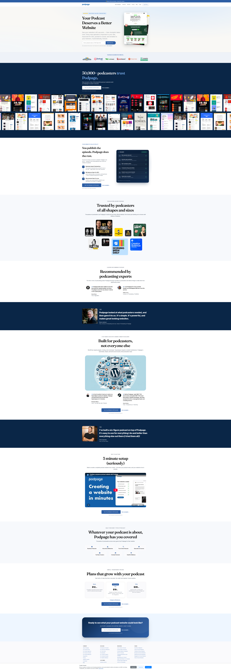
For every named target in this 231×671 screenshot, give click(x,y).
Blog (137, 4)
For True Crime (103, 651)
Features (124, 4)
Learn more (101, 668)
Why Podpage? (118, 4)
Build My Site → (110, 42)
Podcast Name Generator (122, 649)
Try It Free (146, 4)
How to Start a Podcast (121, 647)
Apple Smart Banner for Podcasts (123, 658)
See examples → (110, 45)
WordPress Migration (138, 647)
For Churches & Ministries (105, 649)
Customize (141, 667)
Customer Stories (103, 662)
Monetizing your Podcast (121, 657)
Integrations (85, 656)
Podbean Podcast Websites (139, 651)
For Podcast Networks (87, 654)
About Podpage (86, 647)
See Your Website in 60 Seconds (92, 87)
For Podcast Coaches (87, 652)
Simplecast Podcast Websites (140, 654)
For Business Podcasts (104, 647)
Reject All (133, 667)
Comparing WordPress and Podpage (122, 655)
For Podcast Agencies (87, 651)
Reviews (128, 4)
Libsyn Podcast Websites (139, 649)
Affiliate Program (86, 659)
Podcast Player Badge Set (122, 660)
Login (140, 4)
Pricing (133, 4)
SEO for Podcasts (120, 652)
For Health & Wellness (104, 657)
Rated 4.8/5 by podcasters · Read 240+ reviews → (116, 1)
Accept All (148, 667)
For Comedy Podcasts (104, 656)
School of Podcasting (121, 662)
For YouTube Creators (104, 654)
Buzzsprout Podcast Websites (140, 652)
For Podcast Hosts (86, 649)
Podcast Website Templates (122, 651)
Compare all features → (115, 600)
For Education (102, 652)
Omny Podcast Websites (139, 657)
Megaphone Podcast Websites (140, 656)
